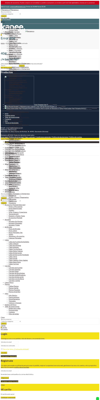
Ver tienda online (6, 68)
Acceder (4, 352)
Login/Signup (5, 139)
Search (4, 16)
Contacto (8, 119)
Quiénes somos (10, 115)
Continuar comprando (8, 397)
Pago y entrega (30, 137)
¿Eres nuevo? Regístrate (9, 356)
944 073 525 (5, 6)
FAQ (6, 121)
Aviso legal (4, 137)
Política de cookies (75, 137)
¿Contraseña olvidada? (21, 349)
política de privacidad (21, 367)
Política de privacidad (16, 137)
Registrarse (5, 378)
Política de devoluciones (60, 137)
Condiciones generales (43, 137)
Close (12, 139)
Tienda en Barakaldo (12, 123)
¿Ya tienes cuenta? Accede (9, 381)
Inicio (2, 43)
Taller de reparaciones (12, 117)
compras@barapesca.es (18, 6)
